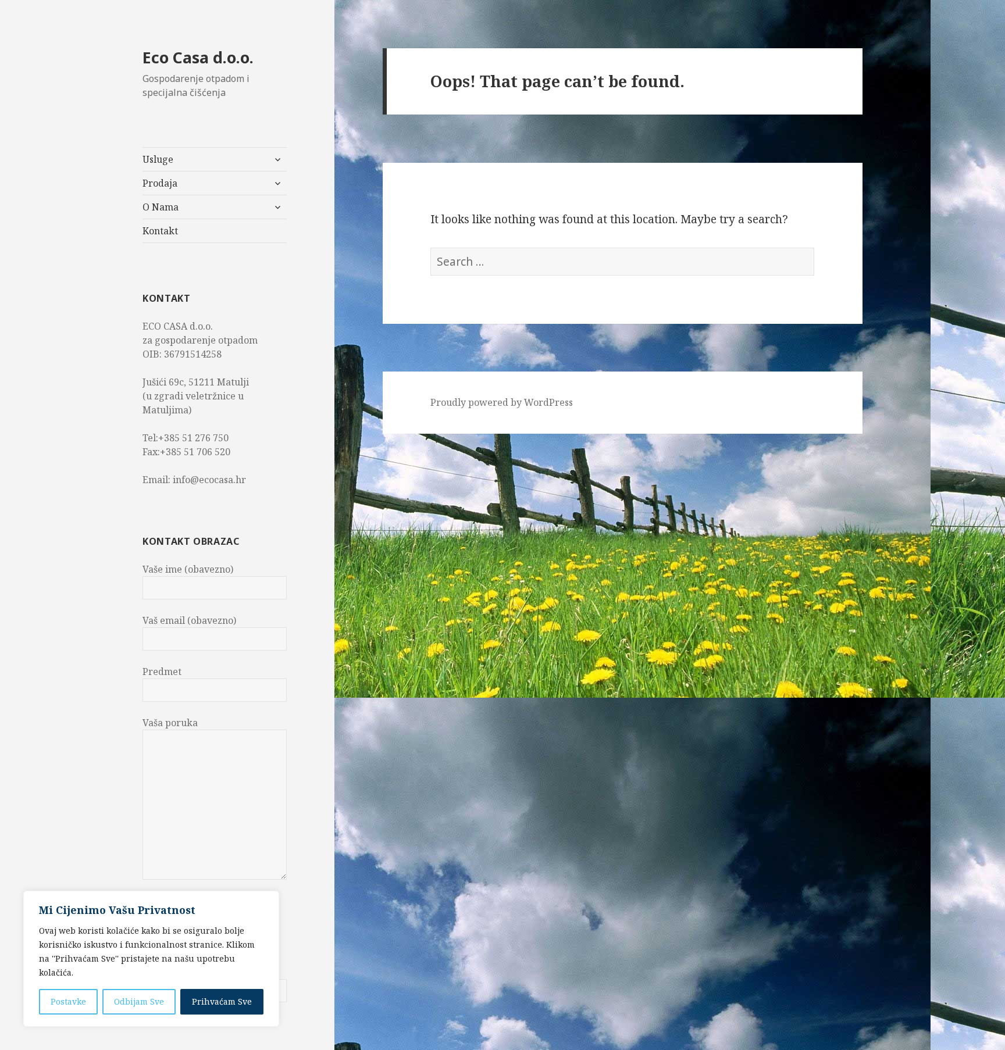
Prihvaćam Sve (222, 1001)
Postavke (68, 1001)
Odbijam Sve (139, 1001)
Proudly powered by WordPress (501, 402)
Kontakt (160, 230)
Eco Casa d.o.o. (198, 57)
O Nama (160, 207)
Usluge (157, 159)
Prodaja (159, 183)
